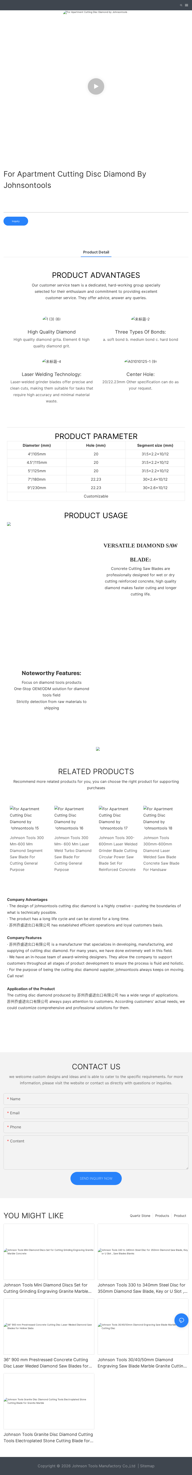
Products (162, 1216)
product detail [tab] (96, 252)
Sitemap (147, 1466)
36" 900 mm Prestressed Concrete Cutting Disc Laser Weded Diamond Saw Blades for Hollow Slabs (46, 1363)
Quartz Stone (140, 1216)
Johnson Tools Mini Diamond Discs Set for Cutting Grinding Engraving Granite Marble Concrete (46, 1288)
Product (180, 1216)
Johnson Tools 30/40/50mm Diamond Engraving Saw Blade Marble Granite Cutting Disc (142, 1363)
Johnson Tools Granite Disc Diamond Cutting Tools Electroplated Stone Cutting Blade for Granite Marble (48, 1438)
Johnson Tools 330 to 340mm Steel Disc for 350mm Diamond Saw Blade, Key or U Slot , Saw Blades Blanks (141, 1288)
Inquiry (16, 221)
